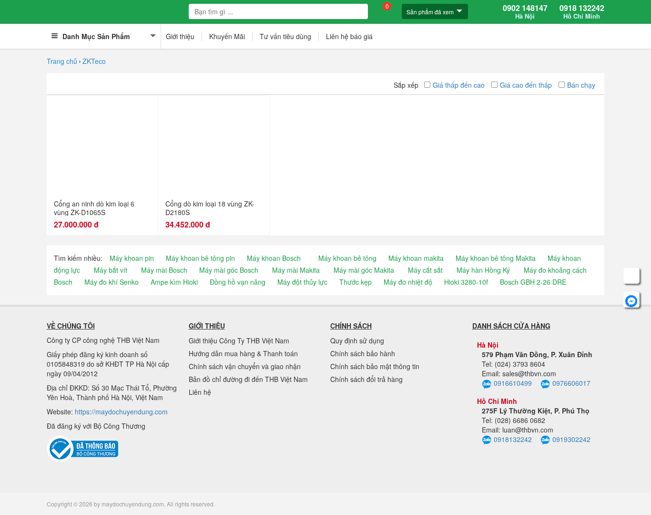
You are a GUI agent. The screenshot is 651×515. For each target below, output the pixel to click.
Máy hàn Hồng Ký (483, 270)
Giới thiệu (180, 36)
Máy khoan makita (416, 258)
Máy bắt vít (110, 270)
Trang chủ (62, 61)
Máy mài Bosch (164, 270)
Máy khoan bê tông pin (200, 258)
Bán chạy (581, 85)
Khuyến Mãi (227, 36)
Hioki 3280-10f (466, 282)
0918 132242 (581, 12)
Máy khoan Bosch (274, 258)
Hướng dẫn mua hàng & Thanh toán (243, 353)
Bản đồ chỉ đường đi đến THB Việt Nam (248, 379)
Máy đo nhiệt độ (408, 282)
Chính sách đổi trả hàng (366, 379)
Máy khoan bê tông (347, 258)
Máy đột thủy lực (302, 282)
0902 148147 (525, 12)
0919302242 (571, 439)
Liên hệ (200, 392)
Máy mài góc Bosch (228, 270)
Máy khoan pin (132, 258)
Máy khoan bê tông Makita (496, 258)
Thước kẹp (355, 282)
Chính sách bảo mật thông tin (374, 366)
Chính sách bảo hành (362, 353)
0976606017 (571, 383)
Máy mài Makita (296, 270)
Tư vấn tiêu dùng (285, 36)
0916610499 (513, 383)
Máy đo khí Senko (111, 282)
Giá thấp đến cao (459, 85)
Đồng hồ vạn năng (237, 282)
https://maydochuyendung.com (121, 411)
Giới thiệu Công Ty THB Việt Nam (239, 340)
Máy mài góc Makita (364, 270)
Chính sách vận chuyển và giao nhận (245, 366)
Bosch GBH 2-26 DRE (533, 282)
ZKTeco (94, 61)
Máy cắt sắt (425, 270)
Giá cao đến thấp (526, 85)
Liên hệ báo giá (349, 36)
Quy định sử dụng (357, 340)
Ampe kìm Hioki (174, 282)
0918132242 (513, 439)
